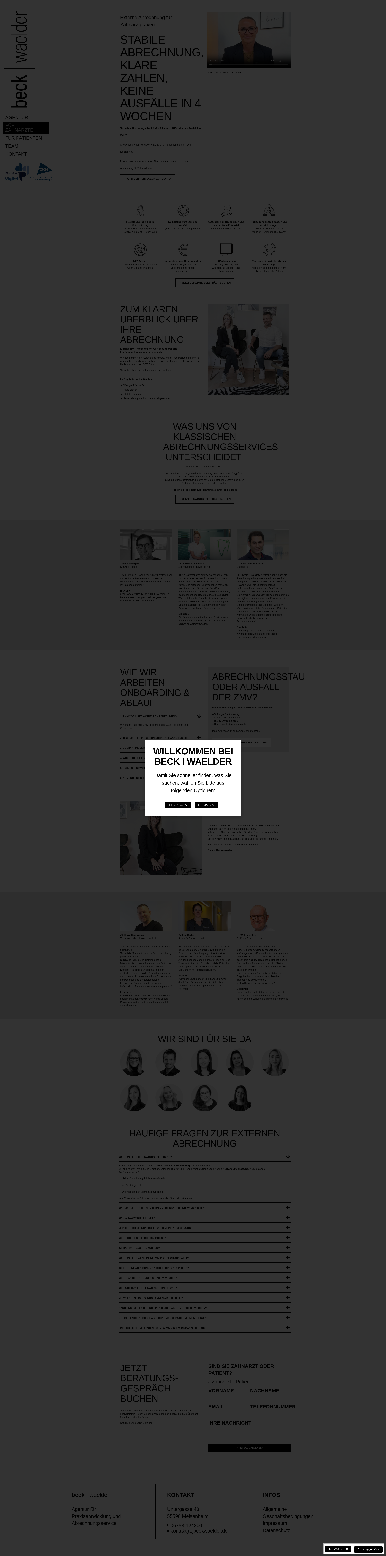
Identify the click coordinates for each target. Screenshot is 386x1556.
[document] (193, 778)
